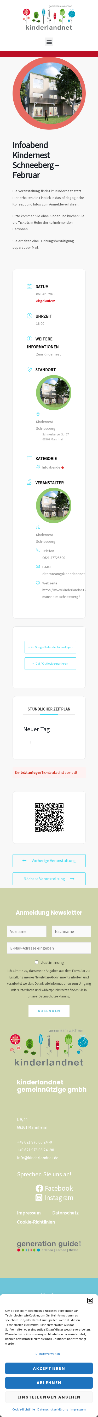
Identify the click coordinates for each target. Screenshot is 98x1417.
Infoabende (51, 467)
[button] (90, 1300)
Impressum (78, 1409)
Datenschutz (65, 1213)
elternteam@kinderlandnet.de (66, 573)
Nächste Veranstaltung (44, 878)
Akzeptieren (49, 1368)
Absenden (49, 1011)
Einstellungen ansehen (49, 1397)
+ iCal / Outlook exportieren (50, 663)
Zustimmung (52, 962)
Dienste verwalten (48, 1354)
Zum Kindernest (48, 354)
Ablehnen (49, 1382)
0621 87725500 (53, 557)
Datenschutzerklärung (52, 1409)
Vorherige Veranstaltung (54, 860)
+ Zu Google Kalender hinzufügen (50, 647)
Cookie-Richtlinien (36, 1222)
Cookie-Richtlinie (23, 1409)
